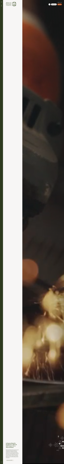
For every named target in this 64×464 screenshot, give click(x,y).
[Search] (49, 4)
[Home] (11, 4)
